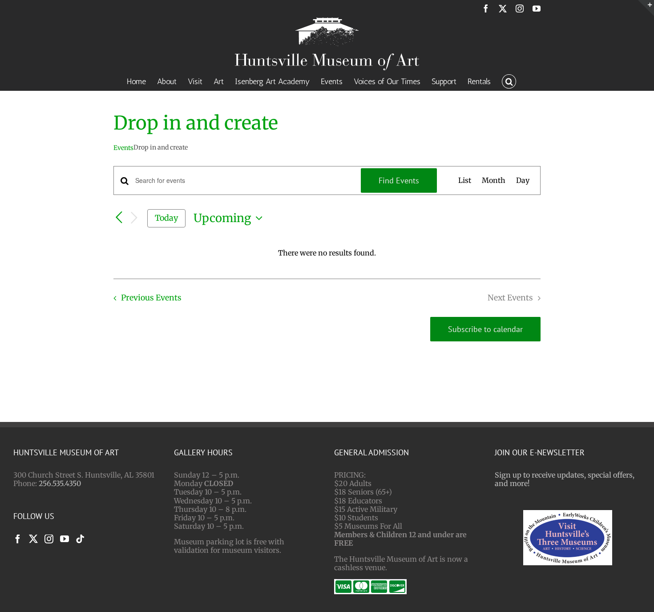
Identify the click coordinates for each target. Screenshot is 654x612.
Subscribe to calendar (485, 329)
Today (166, 218)
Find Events (399, 180)
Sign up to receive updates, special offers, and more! (564, 479)
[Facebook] (17, 539)
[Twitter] (33, 539)
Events (123, 148)
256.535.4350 (60, 483)
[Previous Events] (118, 217)
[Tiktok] (80, 539)
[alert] (327, 253)
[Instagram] (48, 539)
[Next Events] (134, 218)
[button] (509, 80)
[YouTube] (64, 539)
